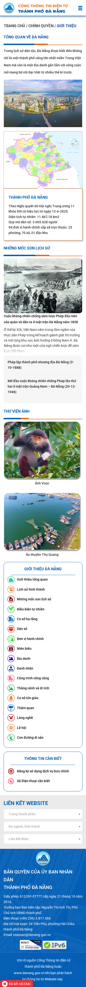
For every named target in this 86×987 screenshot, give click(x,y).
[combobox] (43, 814)
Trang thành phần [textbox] (22, 814)
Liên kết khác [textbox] (19, 839)
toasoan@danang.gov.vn (32, 935)
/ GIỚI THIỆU (65, 26)
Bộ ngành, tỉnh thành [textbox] (24, 826)
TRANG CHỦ (14, 26)
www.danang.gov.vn (29, 973)
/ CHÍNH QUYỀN (40, 26)
